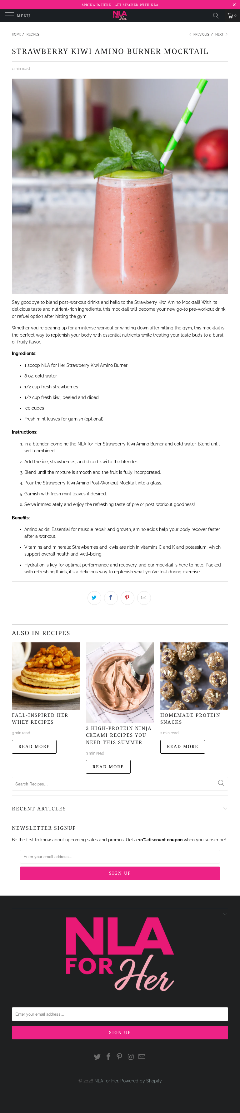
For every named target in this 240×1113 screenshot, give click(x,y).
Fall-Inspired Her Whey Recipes (40, 718)
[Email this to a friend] (144, 598)
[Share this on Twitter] (94, 598)
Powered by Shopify (141, 1080)
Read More (34, 746)
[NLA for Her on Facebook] (108, 1057)
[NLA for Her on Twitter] (97, 1057)
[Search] (218, 15)
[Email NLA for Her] (142, 1057)
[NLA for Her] (120, 15)
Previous (200, 34)
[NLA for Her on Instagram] (131, 1057)
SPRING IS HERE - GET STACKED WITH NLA (120, 4)
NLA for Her (106, 1080)
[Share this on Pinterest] (127, 598)
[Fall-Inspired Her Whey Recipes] (46, 676)
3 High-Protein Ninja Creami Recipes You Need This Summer (119, 735)
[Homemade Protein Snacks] (194, 676)
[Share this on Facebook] (111, 598)
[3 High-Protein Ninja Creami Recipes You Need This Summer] (120, 682)
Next (219, 34)
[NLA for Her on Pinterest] (119, 1057)
